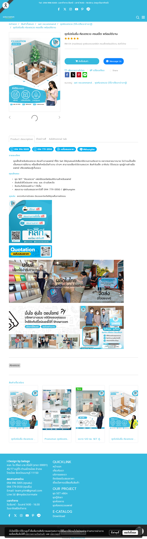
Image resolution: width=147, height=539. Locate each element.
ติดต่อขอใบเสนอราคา (63, 479)
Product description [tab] (21, 139)
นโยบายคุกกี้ (55, 534)
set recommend (83, 83)
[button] (137, 17)
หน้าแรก (57, 467)
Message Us (115, 61)
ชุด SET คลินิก (60, 493)
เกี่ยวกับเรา (58, 471)
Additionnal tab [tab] (58, 139)
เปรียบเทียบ (98, 70)
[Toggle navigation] (143, 17)
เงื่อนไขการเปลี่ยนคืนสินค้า (66, 483)
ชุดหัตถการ (58, 501)
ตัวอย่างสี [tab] (41, 139)
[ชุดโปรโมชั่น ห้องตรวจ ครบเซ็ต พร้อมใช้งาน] (34, 72)
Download (59, 516)
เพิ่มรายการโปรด (75, 70)
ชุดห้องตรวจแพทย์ (62, 505)
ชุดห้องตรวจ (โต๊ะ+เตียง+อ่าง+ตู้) (111, 83)
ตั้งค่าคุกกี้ (115, 532)
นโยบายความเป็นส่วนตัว (35, 534)
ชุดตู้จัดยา (58, 497)
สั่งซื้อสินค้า (83, 61)
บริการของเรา (60, 475)
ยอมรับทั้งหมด (130, 532)
